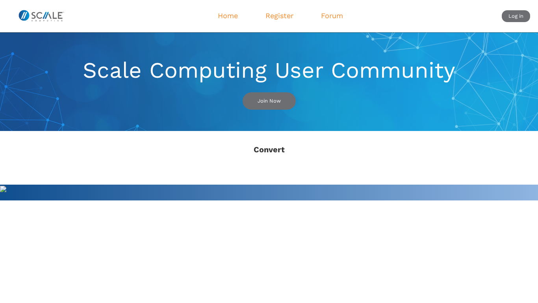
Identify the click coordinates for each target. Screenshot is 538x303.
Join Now (269, 101)
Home (228, 15)
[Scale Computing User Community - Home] (41, 16)
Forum (332, 15)
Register (279, 15)
